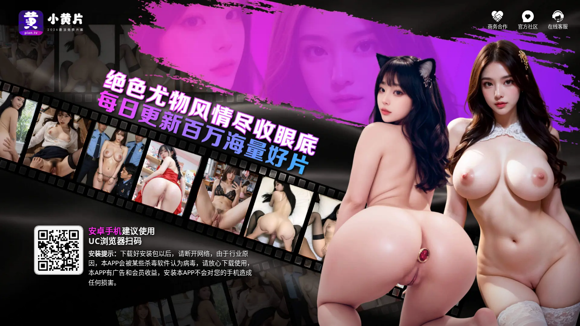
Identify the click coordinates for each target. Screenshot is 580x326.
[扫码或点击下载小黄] (58, 250)
